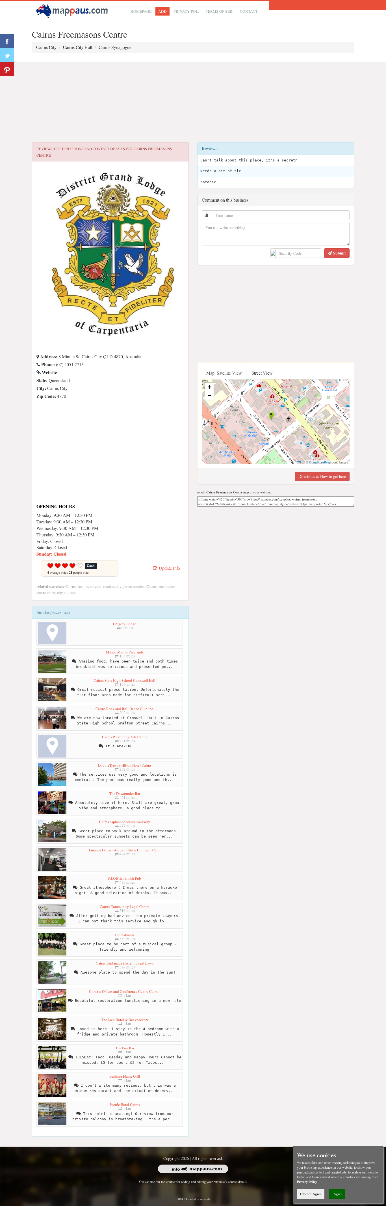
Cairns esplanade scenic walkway (124, 821)
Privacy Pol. (186, 11)
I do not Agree (311, 1193)
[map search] (73, 10)
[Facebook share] (7, 41)
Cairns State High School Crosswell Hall (124, 680)
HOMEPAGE (141, 11)
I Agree (336, 1193)
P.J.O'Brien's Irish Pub (124, 878)
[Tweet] (7, 55)
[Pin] (7, 69)
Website (49, 372)
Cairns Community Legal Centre (124, 906)
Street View (262, 373)
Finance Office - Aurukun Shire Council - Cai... (124, 850)
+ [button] (209, 387)
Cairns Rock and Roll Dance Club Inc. (125, 708)
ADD (162, 11)
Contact (248, 11)
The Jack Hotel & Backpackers (124, 1019)
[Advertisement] (193, 102)
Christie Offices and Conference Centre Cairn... (124, 991)
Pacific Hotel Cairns (125, 1104)
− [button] (209, 395)
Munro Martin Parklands (125, 652)
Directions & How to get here (322, 476)
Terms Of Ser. (219, 11)
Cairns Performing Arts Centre (125, 736)
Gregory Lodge (124, 623)
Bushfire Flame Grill (124, 1076)
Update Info (169, 568)
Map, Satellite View (224, 373)
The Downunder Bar (124, 793)
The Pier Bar (124, 1047)
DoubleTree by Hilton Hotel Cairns (124, 765)
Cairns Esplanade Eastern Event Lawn (125, 963)
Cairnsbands (124, 934)
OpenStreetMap (320, 462)
